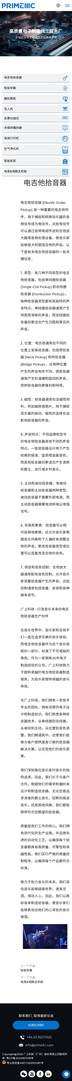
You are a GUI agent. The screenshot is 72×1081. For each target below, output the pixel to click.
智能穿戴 (29, 968)
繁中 (51, 29)
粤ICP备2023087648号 (20, 1058)
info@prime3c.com (39, 1045)
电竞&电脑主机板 (31, 979)
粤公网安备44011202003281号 (25, 1063)
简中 (51, 22)
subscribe (36, 1025)
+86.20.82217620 (39, 1037)
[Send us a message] (66, 1074)
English (51, 14)
